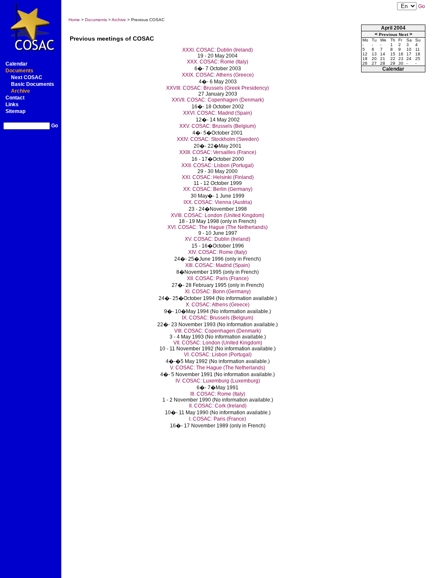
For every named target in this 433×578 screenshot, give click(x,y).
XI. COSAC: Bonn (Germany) (218, 292)
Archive (20, 91)
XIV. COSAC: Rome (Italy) (217, 252)
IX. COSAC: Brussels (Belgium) (217, 318)
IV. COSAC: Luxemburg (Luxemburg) (217, 381)
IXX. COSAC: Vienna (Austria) (218, 202)
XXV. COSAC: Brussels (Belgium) (217, 126)
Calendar (16, 64)
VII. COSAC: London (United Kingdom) (217, 343)
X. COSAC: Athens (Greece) (217, 305)
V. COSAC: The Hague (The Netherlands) (217, 368)
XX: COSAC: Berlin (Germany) (217, 189)
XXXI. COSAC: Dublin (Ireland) (217, 50)
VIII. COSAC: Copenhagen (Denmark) (217, 331)
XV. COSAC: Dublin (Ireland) (217, 239)
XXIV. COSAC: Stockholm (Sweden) (218, 139)
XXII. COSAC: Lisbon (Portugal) (217, 165)
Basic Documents (32, 84)
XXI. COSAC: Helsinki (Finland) (218, 177)
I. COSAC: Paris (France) (217, 419)
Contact (15, 98)
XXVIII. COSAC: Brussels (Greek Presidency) (217, 88)
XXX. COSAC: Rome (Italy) (217, 62)
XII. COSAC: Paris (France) (218, 278)
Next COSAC (26, 77)
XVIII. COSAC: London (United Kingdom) (217, 215)
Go (54, 126)
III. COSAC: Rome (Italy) (217, 394)
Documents (19, 71)
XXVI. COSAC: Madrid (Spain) (217, 113)
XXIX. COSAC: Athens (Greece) (218, 75)
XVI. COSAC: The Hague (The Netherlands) (217, 227)
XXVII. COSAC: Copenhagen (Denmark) (218, 100)
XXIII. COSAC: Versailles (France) (217, 152)
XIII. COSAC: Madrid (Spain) (217, 265)
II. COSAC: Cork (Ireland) (218, 406)
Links (12, 104)
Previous (388, 34)
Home (74, 19)
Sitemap (15, 111)
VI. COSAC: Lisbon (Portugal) (218, 355)
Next (403, 34)
